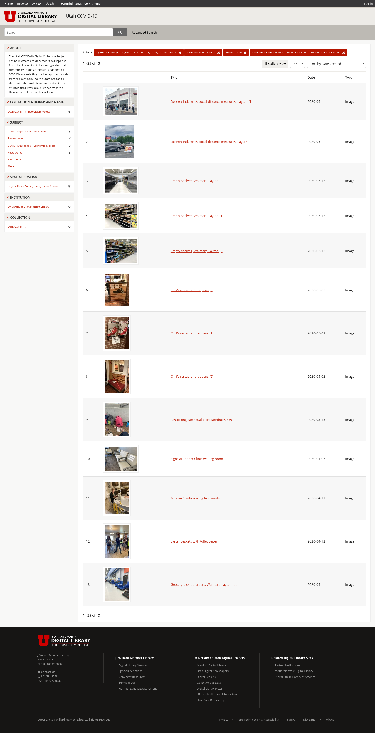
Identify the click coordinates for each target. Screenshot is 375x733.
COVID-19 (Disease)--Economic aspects (31, 145)
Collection (20, 217)
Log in (368, 4)
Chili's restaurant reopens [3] (192, 290)
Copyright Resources (132, 677)
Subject (16, 122)
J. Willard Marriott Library (54, 655)
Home (8, 4)
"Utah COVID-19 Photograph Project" (297, 52)
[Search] (120, 32)
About (15, 48)
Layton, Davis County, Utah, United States (33, 186)
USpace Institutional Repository (217, 694)
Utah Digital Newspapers (213, 671)
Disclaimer (309, 719)
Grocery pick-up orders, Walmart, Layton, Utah (205, 584)
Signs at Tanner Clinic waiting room (197, 459)
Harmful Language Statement (82, 4)
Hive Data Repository (210, 700)
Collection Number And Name (37, 102)
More (11, 166)
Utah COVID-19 (81, 16)
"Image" (235, 52)
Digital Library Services (133, 665)
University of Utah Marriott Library (28, 206)
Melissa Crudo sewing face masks (195, 498)
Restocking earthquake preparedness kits (201, 419)
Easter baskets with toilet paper (194, 541)
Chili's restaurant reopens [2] (192, 376)
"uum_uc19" (202, 52)
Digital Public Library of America (295, 677)
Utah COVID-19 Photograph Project (29, 111)
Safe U (291, 719)
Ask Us (37, 4)
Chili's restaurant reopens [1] (192, 333)
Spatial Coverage (25, 177)
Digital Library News (209, 688)
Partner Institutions (287, 665)
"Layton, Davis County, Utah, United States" (137, 52)
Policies (329, 719)
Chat (53, 4)
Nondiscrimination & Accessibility (257, 719)
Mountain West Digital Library (294, 671)
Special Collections (130, 671)
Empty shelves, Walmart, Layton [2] (197, 181)
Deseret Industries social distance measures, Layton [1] (212, 101)
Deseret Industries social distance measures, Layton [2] (212, 141)
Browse (22, 4)
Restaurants (15, 152)
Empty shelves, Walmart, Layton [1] (197, 215)
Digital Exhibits (206, 677)
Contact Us (47, 672)
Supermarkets (16, 138)
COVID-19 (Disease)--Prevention (27, 131)
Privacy (223, 719)
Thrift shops (15, 159)
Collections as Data (209, 683)
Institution (20, 197)
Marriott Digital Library (211, 665)
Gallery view (276, 63)
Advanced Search (144, 32)
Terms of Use (127, 683)
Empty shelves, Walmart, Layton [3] (197, 251)
